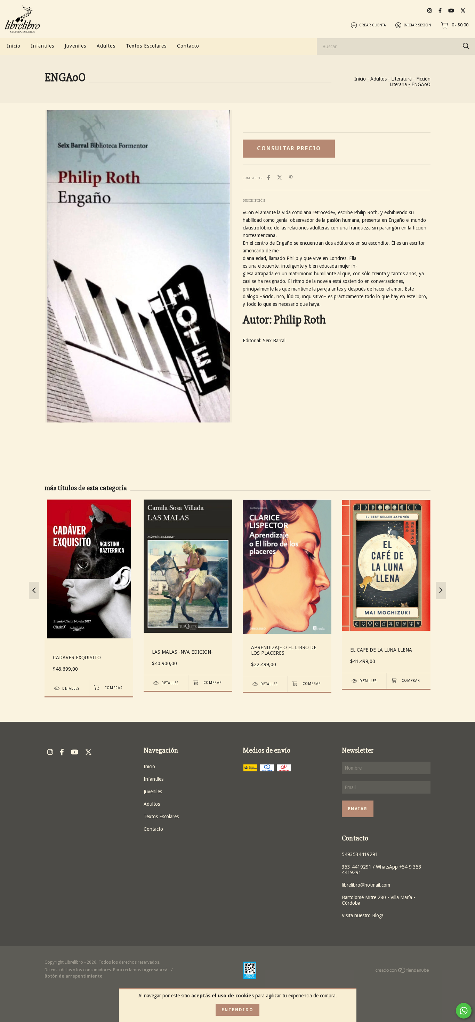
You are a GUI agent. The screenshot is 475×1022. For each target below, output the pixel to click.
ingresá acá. (155, 969)
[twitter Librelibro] (463, 10)
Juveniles (75, 46)
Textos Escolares (146, 46)
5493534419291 (360, 854)
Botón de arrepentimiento (74, 976)
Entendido (237, 1009)
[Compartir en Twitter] (279, 177)
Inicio (14, 46)
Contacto (188, 46)
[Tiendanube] (402, 971)
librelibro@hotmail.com (366, 885)
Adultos (106, 46)
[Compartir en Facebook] (268, 177)
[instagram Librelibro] (430, 10)
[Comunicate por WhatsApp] (464, 1011)
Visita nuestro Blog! (362, 915)
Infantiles (42, 46)
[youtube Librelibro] (451, 10)
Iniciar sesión (417, 25)
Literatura (401, 79)
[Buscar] (466, 46)
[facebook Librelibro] (440, 10)
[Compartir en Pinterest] (291, 177)
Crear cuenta (372, 25)
